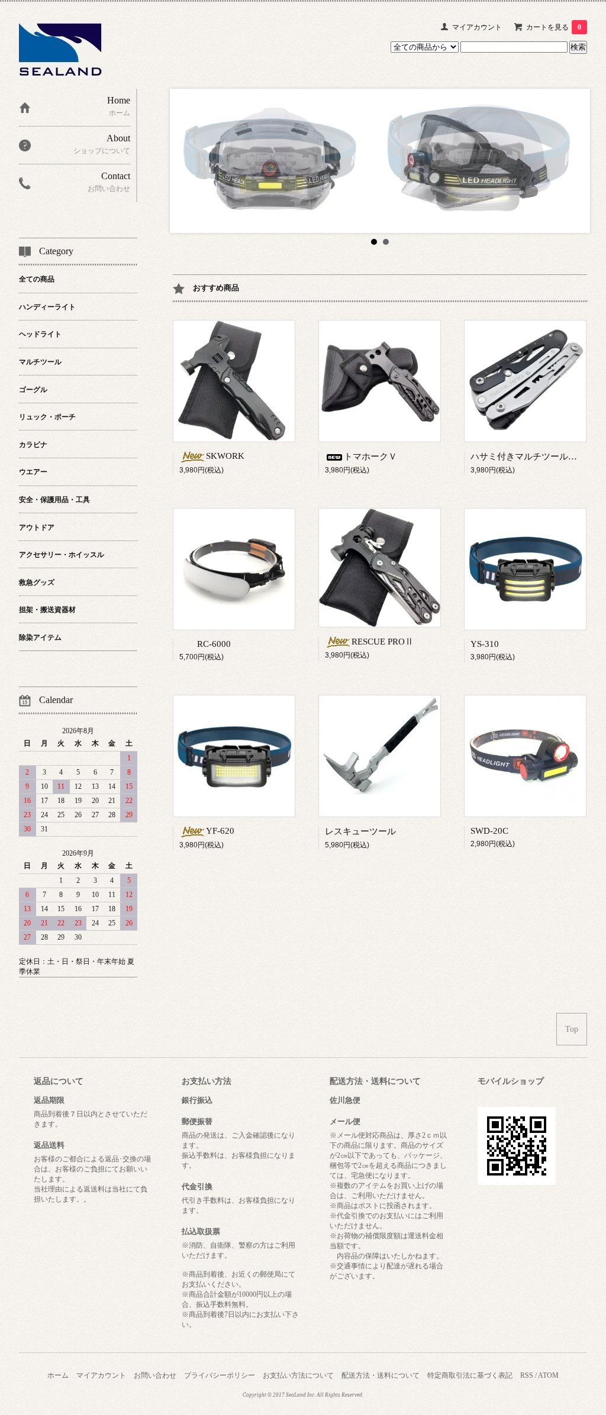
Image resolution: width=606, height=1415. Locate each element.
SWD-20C (489, 831)
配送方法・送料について (380, 1375)
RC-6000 (214, 644)
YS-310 (484, 644)
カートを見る (553, 27)
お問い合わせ (155, 1375)
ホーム (58, 1375)
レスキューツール (360, 831)
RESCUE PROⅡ (383, 641)
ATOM (548, 1375)
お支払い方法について (298, 1375)
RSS (526, 1375)
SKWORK (225, 456)
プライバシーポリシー (219, 1375)
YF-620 (220, 831)
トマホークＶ (370, 456)
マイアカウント (477, 27)
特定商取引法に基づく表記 (469, 1375)
